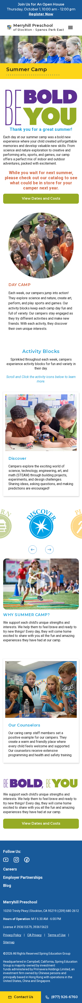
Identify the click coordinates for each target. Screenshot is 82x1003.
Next (5, 444)
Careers (10, 869)
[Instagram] (16, 859)
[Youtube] (5, 859)
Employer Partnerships (22, 877)
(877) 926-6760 (64, 997)
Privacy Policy (12, 935)
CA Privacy (34, 935)
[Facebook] (26, 859)
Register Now (41, 14)
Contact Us (23, 997)
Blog (7, 885)
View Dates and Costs (41, 198)
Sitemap (9, 942)
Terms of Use (57, 935)
